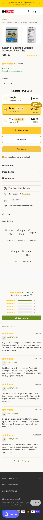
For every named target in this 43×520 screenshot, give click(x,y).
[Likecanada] (8, 11)
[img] (7, 333)
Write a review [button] (21, 318)
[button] (7, 64)
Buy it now (21, 149)
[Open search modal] (29, 11)
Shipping (6, 157)
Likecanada (19, 503)
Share (7, 214)
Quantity (6, 78)
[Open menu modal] (39, 11)
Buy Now (21, 139)
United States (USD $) (12, 499)
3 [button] (22, 461)
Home (4, 20)
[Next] (39, 3)
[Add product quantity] (4, 83)
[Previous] (3, 3)
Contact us (26, 194)
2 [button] (18, 461)
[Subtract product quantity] (11, 83)
